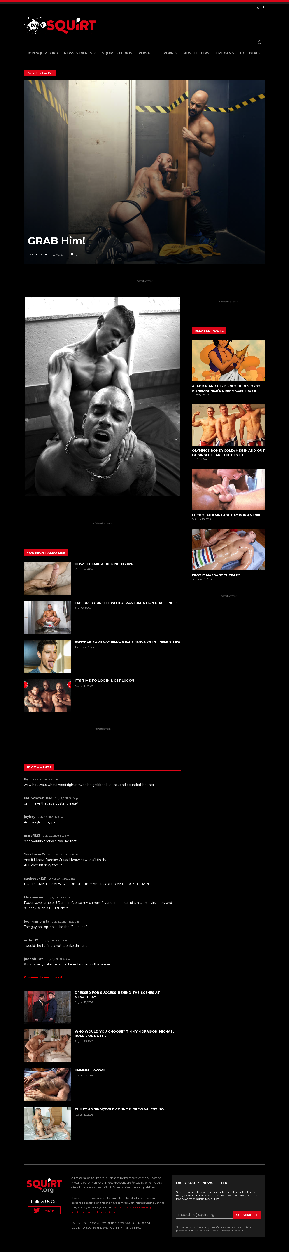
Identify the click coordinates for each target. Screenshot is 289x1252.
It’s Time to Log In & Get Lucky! (104, 681)
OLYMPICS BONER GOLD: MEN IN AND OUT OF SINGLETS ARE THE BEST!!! (228, 453)
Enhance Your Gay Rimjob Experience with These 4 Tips (127, 642)
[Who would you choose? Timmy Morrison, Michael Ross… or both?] (47, 1045)
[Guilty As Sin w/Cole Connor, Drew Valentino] (47, 1123)
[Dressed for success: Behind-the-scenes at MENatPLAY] (47, 1007)
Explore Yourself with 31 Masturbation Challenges (126, 603)
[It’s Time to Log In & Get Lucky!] (47, 695)
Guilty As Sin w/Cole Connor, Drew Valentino (119, 1109)
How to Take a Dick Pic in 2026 (104, 564)
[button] (259, 42)
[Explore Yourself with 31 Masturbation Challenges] (47, 617)
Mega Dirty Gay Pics (40, 73)
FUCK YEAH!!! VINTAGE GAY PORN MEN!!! (226, 515)
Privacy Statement (232, 1230)
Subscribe (245, 1215)
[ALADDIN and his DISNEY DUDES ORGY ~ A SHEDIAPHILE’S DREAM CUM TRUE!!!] (228, 360)
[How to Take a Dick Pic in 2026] (47, 578)
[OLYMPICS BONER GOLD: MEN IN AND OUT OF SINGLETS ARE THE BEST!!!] (228, 425)
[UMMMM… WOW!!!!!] (47, 1084)
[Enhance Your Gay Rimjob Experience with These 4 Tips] (47, 656)
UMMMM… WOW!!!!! (91, 1070)
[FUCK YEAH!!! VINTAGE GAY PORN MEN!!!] (228, 489)
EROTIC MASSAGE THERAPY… (217, 575)
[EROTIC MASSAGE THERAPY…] (228, 549)
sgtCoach (39, 254)
